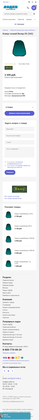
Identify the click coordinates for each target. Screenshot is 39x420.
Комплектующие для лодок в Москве (22, 30)
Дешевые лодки (8, 340)
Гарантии (6, 317)
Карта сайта (7, 293)
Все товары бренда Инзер (13, 198)
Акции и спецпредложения (11, 307)
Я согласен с (15, 163)
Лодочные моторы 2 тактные (12, 334)
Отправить (10, 172)
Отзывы (9, 107)
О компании (6, 305)
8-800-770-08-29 (28, 8)
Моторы (5, 288)
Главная (5, 30)
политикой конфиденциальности (15, 163)
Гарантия (21, 19)
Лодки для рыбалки (9, 327)
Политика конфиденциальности (13, 401)
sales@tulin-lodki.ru (14, 378)
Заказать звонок (9, 353)
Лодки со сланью (8, 332)
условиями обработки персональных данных (18, 166)
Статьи (5, 310)
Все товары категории (12, 196)
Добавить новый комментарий (19, 113)
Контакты (6, 312)
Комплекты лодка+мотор (11, 295)
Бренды (29, 19)
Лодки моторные (8, 280)
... (35, 19)
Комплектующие (8, 285)
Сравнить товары (8, 302)
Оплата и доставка (9, 19)
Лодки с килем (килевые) (11, 329)
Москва (5, 2)
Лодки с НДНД (7, 290)
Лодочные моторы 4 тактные (12, 337)
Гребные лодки (7, 283)
